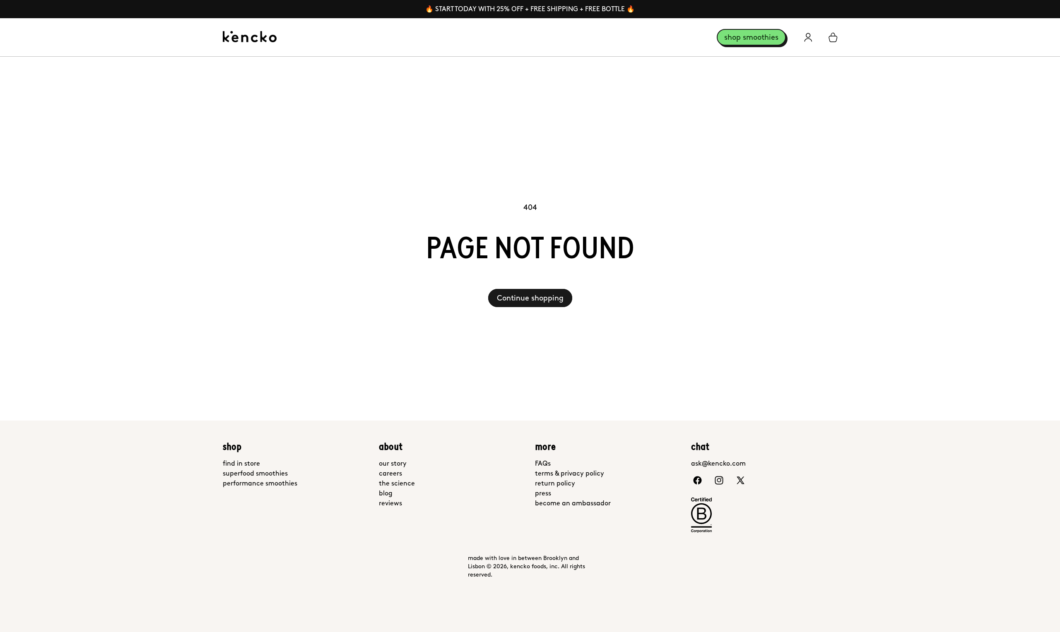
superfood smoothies (255, 473)
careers (390, 473)
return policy (555, 483)
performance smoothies (260, 483)
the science (397, 483)
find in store (241, 463)
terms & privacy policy (569, 473)
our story (393, 463)
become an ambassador (573, 503)
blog (386, 493)
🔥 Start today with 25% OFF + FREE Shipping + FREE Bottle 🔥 (530, 9)
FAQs (543, 463)
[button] (833, 37)
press (543, 493)
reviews (390, 503)
